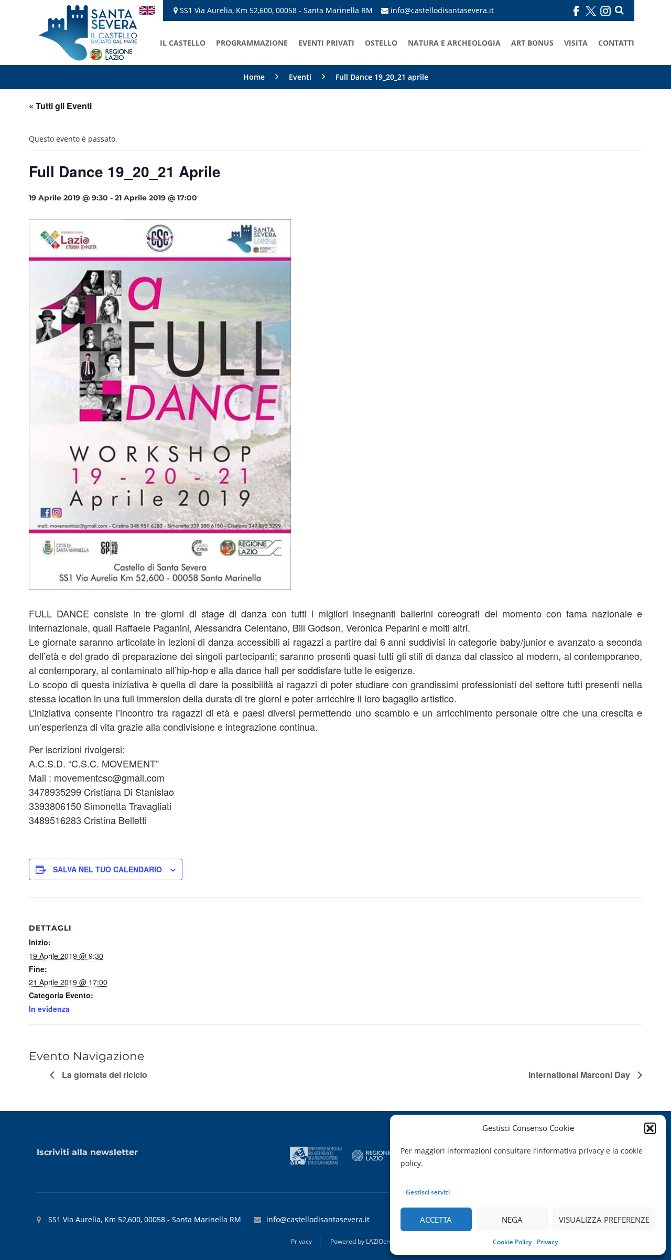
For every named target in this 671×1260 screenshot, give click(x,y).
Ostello (381, 43)
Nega (512, 1219)
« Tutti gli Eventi (60, 106)
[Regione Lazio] (371, 1155)
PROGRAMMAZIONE (252, 43)
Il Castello (182, 43)
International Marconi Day (580, 1075)
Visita (576, 43)
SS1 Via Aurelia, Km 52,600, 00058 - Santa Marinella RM (275, 10)
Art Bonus (532, 43)
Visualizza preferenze (604, 1219)
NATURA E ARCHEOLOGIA (454, 43)
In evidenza (49, 1008)
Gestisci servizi (428, 1192)
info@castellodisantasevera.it (442, 10)
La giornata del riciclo (103, 1075)
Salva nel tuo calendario (107, 869)
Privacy (547, 1241)
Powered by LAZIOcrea (363, 1241)
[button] (650, 1128)
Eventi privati (326, 43)
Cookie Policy (512, 1241)
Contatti (616, 43)
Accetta (436, 1219)
